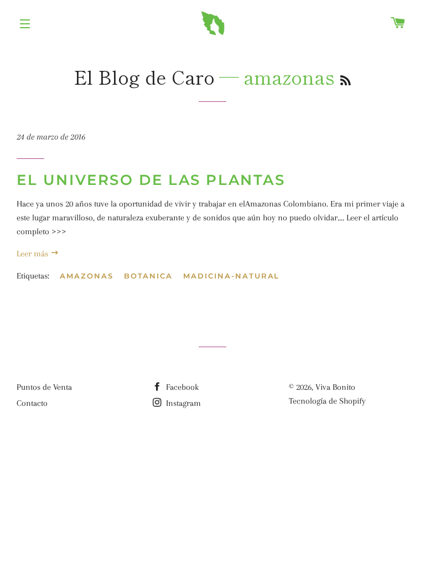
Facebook (181, 387)
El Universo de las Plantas (151, 180)
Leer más (33, 254)
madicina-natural (231, 275)
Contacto (32, 403)
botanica (148, 275)
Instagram (182, 403)
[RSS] (345, 79)
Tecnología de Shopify (327, 401)
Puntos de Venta (44, 387)
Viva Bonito (335, 387)
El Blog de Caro (144, 76)
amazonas (86, 275)
